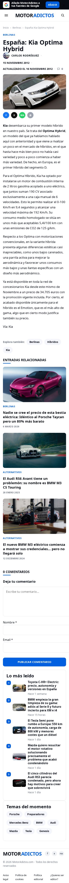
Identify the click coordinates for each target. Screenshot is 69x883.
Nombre (10, 622)
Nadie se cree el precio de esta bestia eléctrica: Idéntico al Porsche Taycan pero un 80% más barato (34, 416)
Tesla (28, 831)
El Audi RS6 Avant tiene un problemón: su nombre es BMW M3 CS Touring (32, 482)
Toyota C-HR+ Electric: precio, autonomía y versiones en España (43, 685)
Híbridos (52, 342)
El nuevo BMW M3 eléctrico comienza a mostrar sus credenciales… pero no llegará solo (34, 548)
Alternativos (12, 472)
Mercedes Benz (18, 822)
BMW (39, 822)
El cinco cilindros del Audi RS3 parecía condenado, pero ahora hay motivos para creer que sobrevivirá (44, 781)
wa (22, 115)
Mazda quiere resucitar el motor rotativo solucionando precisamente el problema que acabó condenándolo (44, 754)
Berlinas (17, 27)
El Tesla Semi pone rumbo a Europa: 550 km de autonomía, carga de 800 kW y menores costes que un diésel (45, 728)
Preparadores (35, 814)
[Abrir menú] (6, 15)
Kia (8, 350)
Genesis (44, 831)
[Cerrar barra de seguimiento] (63, 4)
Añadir (52, 4)
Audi (53, 822)
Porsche (14, 814)
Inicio (6, 27)
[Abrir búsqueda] (62, 15)
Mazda (13, 831)
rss (61, 853)
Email (8, 640)
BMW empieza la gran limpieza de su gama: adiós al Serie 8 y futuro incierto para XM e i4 (44, 705)
